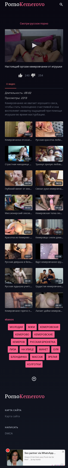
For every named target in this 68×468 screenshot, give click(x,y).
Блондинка (19, 356)
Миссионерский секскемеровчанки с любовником (32, 213)
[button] (34, 45)
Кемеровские (43, 334)
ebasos (9, 319)
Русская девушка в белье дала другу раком (28, 262)
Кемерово (22, 334)
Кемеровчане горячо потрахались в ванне (28, 310)
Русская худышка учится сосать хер (24, 286)
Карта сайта (12, 416)
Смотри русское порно (34, 23)
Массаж (37, 356)
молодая (16, 327)
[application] (34, 45)
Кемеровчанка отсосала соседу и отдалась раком (32, 139)
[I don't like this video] (33, 75)
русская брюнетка (42, 342)
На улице (27, 349)
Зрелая (52, 356)
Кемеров (19, 342)
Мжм (31, 327)
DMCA (9, 433)
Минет (43, 349)
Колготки (34, 364)
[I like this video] (20, 75)
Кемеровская (49, 327)
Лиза (12, 349)
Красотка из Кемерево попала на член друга (29, 237)
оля (56, 349)
